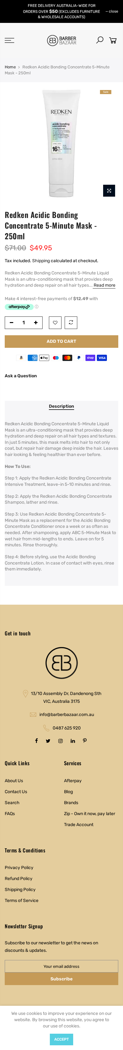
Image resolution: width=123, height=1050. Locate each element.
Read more (104, 285)
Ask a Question (21, 376)
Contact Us (16, 791)
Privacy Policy (19, 867)
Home (10, 67)
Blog (68, 791)
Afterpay (73, 780)
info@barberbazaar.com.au (66, 714)
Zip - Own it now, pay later (89, 813)
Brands (71, 802)
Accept (61, 1039)
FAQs (10, 813)
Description (61, 406)
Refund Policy (18, 878)
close (113, 11)
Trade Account (78, 824)
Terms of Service (21, 900)
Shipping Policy (20, 889)
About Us (14, 780)
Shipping (41, 260)
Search (12, 802)
